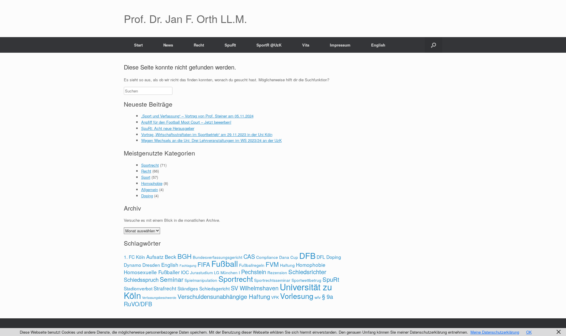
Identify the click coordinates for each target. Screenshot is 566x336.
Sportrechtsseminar (272, 280)
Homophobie (151, 183)
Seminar (171, 279)
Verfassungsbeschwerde (159, 297)
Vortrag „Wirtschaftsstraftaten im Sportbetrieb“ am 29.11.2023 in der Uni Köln (206, 134)
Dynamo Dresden (142, 264)
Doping (147, 195)
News (168, 45)
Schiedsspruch (141, 279)
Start (138, 45)
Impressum (340, 45)
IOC (185, 272)
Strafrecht (165, 288)
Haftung (287, 265)
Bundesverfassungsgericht (217, 257)
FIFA (204, 264)
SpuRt (230, 45)
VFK (275, 297)
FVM (272, 264)
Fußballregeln (251, 265)
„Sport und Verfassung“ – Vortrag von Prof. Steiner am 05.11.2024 (197, 116)
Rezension (277, 272)
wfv (318, 297)
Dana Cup (288, 257)
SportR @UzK (269, 45)
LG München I (227, 272)
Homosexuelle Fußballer (152, 272)
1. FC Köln (134, 257)
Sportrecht (150, 165)
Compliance (267, 257)
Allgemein (149, 189)
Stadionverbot (138, 288)
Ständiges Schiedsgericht (203, 288)
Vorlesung (296, 295)
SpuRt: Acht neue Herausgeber (167, 128)
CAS (249, 256)
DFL (321, 257)
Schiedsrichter (307, 271)
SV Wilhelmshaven (255, 288)
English (378, 45)
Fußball (224, 263)
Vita (305, 45)
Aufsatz (155, 256)
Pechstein (253, 272)
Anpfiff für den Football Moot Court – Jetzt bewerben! (186, 122)
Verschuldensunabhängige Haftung (223, 296)
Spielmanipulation (201, 280)
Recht (199, 45)
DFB (307, 255)
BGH (184, 256)
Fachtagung (188, 265)
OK (529, 332)
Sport (145, 177)
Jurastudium (201, 272)
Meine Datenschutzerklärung (494, 332)
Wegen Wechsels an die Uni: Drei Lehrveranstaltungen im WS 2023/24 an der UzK (211, 140)
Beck (170, 256)
